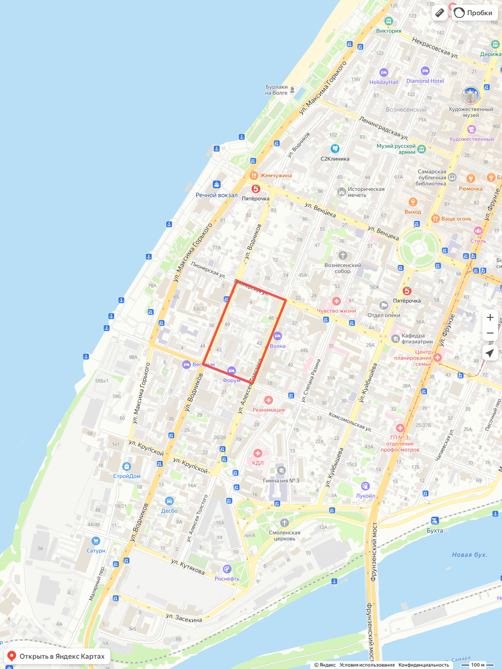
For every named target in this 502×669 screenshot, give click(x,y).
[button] (440, 13)
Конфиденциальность (424, 665)
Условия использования (367, 665)
